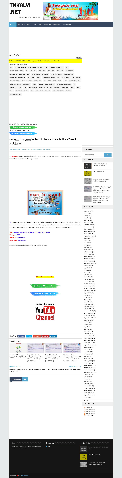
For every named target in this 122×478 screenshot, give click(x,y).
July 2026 (86, 213)
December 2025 (88, 229)
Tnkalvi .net (20, 8)
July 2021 (86, 349)
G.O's (72, 77)
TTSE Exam (68, 91)
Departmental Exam (56, 74)
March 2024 (87, 277)
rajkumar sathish (90, 409)
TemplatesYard (24, 475)
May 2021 (86, 354)
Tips (32, 91)
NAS (45, 81)
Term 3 (11, 91)
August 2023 (87, 293)
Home (13, 25)
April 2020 (86, 381)
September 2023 (88, 290)
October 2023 (88, 288)
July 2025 (86, 240)
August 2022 (87, 320)
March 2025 (87, 249)
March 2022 (87, 331)
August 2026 (87, 211)
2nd (31, 71)
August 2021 (87, 347)
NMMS (59, 81)
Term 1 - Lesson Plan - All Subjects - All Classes (100, 164)
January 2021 (87, 363)
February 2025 (88, 252)
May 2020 (86, 379)
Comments (47, 149)
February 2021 (88, 361)
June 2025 (87, 243)
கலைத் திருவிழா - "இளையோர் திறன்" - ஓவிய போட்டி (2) (101, 180)
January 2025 (87, 254)
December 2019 (88, 388)
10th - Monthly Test (20, 67)
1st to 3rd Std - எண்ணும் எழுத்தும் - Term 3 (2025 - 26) (18, 356)
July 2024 (86, 268)
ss (51, 87)
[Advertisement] (45, 40)
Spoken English (43, 87)
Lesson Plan (37, 81)
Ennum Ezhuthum (68, 74)
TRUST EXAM (60, 91)
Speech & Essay (33, 87)
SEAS (20, 87)
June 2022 (87, 324)
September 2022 (88, 318)
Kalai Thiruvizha (14, 81)
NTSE (65, 81)
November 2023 (88, 286)
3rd (35, 71)
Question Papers (50, 84)
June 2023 (87, 297)
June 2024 (87, 270)
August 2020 (87, 374)
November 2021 (88, 340)
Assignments (13, 74)
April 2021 (86, 356)
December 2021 (88, 338)
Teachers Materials (51, 25)
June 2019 (87, 397)
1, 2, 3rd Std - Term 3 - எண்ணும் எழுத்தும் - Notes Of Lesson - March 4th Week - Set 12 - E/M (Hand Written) (72, 358)
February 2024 (88, 279)
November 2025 (88, 231)
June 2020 (87, 377)
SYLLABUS (56, 87)
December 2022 (88, 311)
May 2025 (86, 245)
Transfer (47, 91)
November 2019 (88, 390)
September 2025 (88, 236)
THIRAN (26, 91)
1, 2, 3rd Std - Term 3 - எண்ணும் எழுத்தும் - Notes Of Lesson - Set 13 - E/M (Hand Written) (35, 358)
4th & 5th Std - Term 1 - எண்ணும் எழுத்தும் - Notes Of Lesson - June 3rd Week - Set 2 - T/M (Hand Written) (102, 199)
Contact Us (67, 25)
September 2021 (88, 345)
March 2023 (87, 304)
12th (40, 25)
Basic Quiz (22, 74)
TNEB (41, 91)
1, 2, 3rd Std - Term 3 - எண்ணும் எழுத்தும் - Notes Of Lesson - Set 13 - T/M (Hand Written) (53, 358)
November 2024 (88, 259)
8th (58, 71)
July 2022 (86, 322)
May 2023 (86, 299)
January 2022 (87, 336)
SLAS (25, 87)
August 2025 (87, 238)
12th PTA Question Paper (16, 71)
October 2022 (88, 315)
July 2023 (86, 295)
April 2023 (86, 302)
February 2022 (88, 333)
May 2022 (86, 327)
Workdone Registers (15, 94)
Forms (38, 77)
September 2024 (88, 263)
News (54, 81)
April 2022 (86, 329)
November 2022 (88, 313)
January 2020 (87, 386)
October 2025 (88, 234)
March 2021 (87, 358)
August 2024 (87, 265)
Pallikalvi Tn (26, 84)
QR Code (41, 84)
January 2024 (87, 281)
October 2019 (88, 392)
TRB (54, 91)
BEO (28, 74)
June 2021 (87, 352)
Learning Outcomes (26, 81)
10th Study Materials (99, 171)
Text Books (19, 91)
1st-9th (20, 25)
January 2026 (87, 227)
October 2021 (88, 342)
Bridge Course (36, 74)
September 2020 (88, 372)
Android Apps (69, 71)
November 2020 (88, 367)
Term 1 (72, 87)
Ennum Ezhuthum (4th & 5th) (17, 77)
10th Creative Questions (35, 67)
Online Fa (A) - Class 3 (74, 81)
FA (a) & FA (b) (31, 77)
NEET (49, 81)
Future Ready (65, 77)
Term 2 (78, 87)
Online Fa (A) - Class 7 (15, 84)
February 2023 (88, 306)
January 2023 (87, 309)
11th (34, 25)
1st (27, 71)
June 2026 (87, 215)
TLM (36, 91)
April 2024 (86, 274)
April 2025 (86, 247)
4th (40, 71)
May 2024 (86, 272)
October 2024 (88, 261)
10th (28, 25)
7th (53, 71)
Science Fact (13, 87)
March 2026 (87, 222)
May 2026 (86, 218)
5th (44, 71)
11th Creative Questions (56, 67)
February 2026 (88, 225)
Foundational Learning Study (51, 77)
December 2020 (88, 365)
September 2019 (88, 395)
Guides (78, 77)
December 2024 (88, 256)
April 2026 (86, 220)
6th (49, 71)
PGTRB (34, 84)
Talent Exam (64, 87)
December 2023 (88, 284)
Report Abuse (85, 400)
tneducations (89, 415)
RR (74, 84)
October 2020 (88, 370)
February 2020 (88, 383)
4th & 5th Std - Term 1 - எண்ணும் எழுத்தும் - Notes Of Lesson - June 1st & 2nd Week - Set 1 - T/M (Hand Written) (102, 189)
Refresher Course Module (64, 84)
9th (62, 71)
